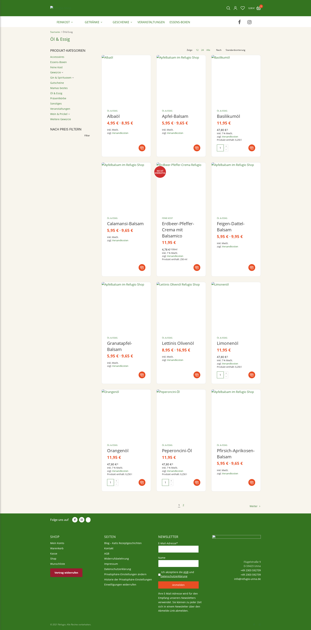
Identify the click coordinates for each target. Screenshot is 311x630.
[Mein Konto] (235, 8)
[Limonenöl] (236, 306)
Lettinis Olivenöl (178, 343)
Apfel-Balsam (175, 116)
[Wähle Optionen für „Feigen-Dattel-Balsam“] (251, 267)
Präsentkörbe (58, 98)
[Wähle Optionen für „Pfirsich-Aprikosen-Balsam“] (251, 482)
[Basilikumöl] (236, 79)
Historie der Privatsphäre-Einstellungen (128, 579)
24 (202, 50)
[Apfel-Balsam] (181, 79)
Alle (208, 50)
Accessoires (57, 57)
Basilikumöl (228, 116)
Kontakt (108, 548)
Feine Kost (56, 67)
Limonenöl (227, 343)
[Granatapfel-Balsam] (126, 306)
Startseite (55, 32)
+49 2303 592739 (250, 570)
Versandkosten (120, 133)
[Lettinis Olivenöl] (181, 306)
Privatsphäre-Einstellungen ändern (125, 574)
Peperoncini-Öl (177, 450)
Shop (53, 558)
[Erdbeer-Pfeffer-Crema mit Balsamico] (181, 187)
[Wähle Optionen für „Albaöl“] (142, 147)
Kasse (53, 553)
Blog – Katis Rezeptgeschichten (123, 543)
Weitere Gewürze (60, 119)
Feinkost (63, 22)
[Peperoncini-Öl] (181, 414)
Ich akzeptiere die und (177, 574)
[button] (251, 147)
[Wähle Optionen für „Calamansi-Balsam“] (142, 267)
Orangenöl (118, 450)
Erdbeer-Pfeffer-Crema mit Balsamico (178, 230)
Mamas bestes (59, 88)
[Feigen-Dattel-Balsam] (236, 187)
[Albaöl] (126, 79)
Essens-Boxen (180, 22)
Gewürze (55, 72)
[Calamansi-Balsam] (126, 187)
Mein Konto (57, 543)
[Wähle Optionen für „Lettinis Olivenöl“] (196, 374)
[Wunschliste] (243, 8)
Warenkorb (57, 548)
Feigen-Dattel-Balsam (231, 227)
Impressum (111, 564)
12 (197, 50)
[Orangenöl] (126, 414)
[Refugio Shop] (60, 8)
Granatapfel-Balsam (119, 346)
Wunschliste (57, 564)
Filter (87, 135)
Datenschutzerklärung (117, 569)
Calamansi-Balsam (125, 223)
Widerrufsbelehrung (116, 558)
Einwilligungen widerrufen (120, 584)
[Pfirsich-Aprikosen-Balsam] (236, 414)
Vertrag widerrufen (66, 572)
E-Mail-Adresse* (168, 543)
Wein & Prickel (58, 114)
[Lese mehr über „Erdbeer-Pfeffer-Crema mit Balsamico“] (196, 267)
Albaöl (113, 116)
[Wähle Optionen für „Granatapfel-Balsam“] (142, 374)
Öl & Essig (56, 93)
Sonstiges (56, 103)
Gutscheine (57, 82)
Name (161, 557)
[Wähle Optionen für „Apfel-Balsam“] (196, 147)
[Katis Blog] (88, 519)
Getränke (92, 22)
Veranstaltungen (151, 22)
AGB (106, 553)
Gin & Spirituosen (60, 77)
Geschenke (121, 22)
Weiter (254, 506)
